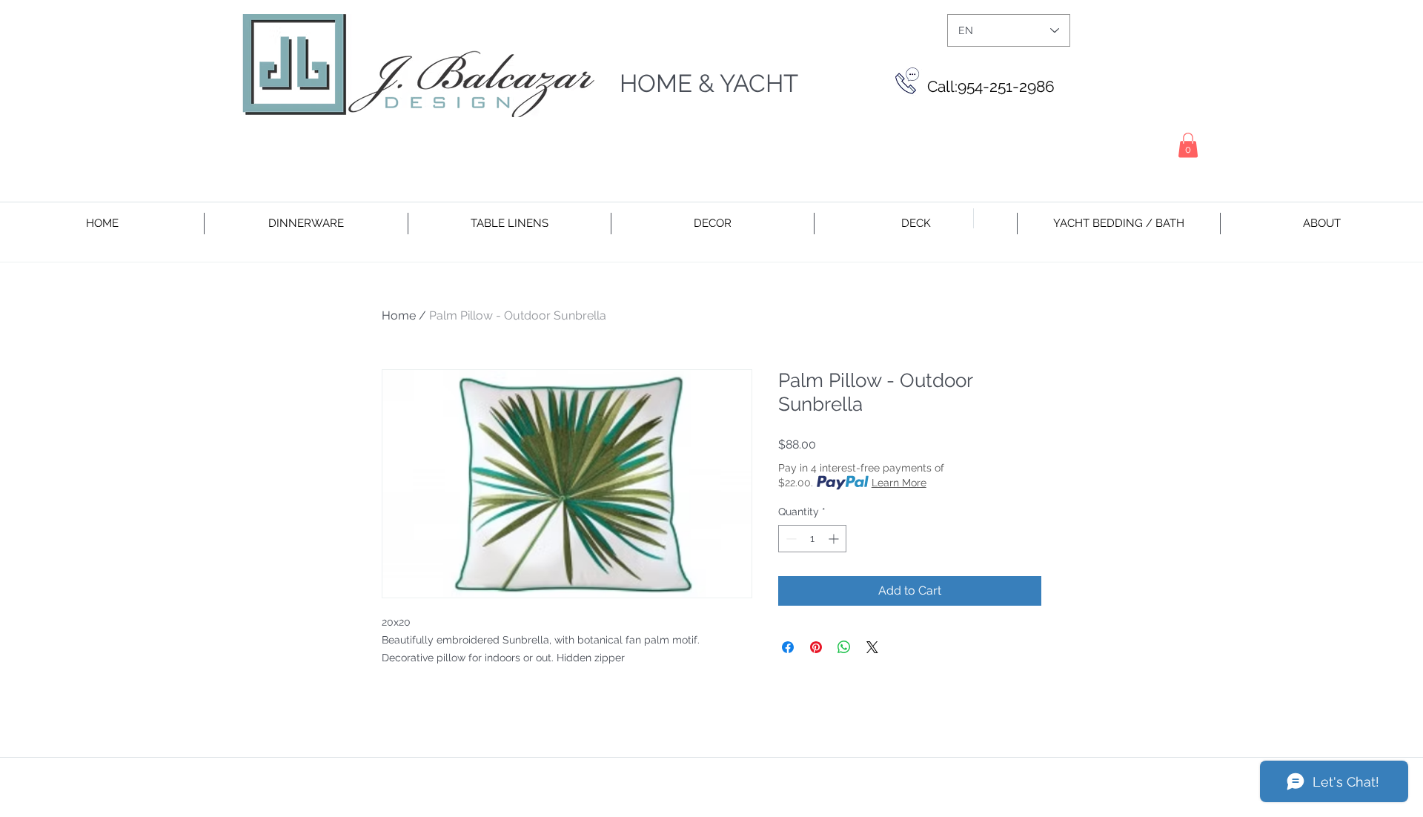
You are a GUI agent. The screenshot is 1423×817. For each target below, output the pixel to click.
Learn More (899, 483)
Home (399, 315)
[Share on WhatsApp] (844, 647)
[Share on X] (872, 647)
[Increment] (835, 539)
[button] (1188, 145)
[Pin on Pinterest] (816, 647)
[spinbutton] (812, 539)
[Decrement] (789, 539)
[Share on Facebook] (788, 647)
